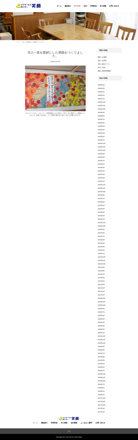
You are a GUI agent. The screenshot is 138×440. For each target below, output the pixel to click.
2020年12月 (101, 298)
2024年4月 (101, 171)
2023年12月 (101, 185)
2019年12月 (101, 336)
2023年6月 (101, 202)
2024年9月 (101, 154)
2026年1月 (101, 98)
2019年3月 (101, 363)
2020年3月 (101, 326)
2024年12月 (101, 143)
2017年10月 (101, 405)
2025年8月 (101, 116)
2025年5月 (101, 126)
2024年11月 (101, 147)
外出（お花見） (103, 60)
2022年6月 (101, 240)
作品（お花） (102, 67)
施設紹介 (68, 6)
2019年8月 (101, 350)
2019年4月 (101, 360)
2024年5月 (101, 167)
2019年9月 (101, 346)
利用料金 (93, 6)
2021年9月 (101, 267)
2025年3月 (101, 133)
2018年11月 (101, 377)
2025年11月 (101, 105)
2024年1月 (101, 181)
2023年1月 (101, 219)
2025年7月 (101, 119)
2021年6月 (101, 277)
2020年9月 (101, 308)
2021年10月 (101, 264)
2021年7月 (101, 274)
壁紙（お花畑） (103, 57)
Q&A (85, 6)
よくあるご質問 (86, 423)
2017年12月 (101, 398)
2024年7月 (101, 160)
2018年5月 (101, 388)
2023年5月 (101, 205)
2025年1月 (101, 140)
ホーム (59, 6)
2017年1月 (101, 412)
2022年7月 (101, 236)
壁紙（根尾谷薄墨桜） (105, 71)
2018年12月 (101, 374)
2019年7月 (101, 353)
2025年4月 (101, 129)
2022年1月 (101, 253)
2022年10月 (101, 226)
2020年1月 (101, 333)
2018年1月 (101, 394)
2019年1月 (101, 370)
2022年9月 (101, 229)
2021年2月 (101, 291)
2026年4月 (101, 88)
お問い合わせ (114, 6)
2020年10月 (101, 305)
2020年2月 (101, 329)
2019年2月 (101, 367)
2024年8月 (101, 157)
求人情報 (103, 6)
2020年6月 (101, 315)
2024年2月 (101, 178)
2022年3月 (101, 246)
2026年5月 (101, 85)
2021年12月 (101, 257)
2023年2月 (101, 216)
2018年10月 (101, 381)
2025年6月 (101, 123)
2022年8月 (101, 233)
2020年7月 (101, 312)
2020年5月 (101, 319)
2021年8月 (101, 271)
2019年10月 (101, 343)
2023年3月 (101, 212)
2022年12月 (101, 222)
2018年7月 (101, 384)
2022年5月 (101, 243)
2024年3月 (101, 174)
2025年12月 (101, 102)
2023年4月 (101, 209)
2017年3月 (101, 408)
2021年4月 (101, 284)
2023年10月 (101, 191)
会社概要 (74, 423)
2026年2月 (101, 95)
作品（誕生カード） (104, 64)
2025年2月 (101, 136)
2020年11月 (101, 302)
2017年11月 (101, 401)
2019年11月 (101, 339)
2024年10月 (101, 150)
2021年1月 (101, 295)
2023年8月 (101, 195)
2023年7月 (101, 198)
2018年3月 (101, 391)
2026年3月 (101, 92)
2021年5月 (101, 281)
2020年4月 (101, 322)
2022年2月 (101, 250)
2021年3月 (101, 288)
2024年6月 (101, 164)
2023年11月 (101, 188)
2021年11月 (101, 260)
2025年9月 (101, 112)
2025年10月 (101, 109)
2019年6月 (101, 357)
